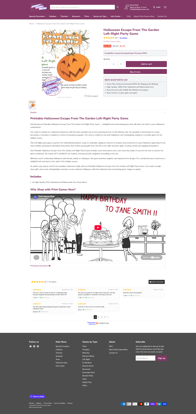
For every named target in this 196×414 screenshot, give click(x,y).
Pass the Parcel (88, 366)
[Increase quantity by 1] (121, 64)
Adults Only (87, 382)
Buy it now (135, 72)
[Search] (117, 7)
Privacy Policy (48, 403)
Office (84, 385)
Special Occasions (37, 16)
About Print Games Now (144, 16)
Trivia (86, 16)
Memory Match (88, 356)
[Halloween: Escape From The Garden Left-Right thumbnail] (32, 105)
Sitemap (70, 403)
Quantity (107, 59)
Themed (64, 16)
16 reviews (123, 38)
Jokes (84, 379)
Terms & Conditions (59, 403)
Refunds (31, 403)
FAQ (129, 16)
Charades (85, 349)
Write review (157, 282)
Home (31, 24)
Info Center (116, 16)
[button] (98, 112)
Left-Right (86, 359)
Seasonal (76, 16)
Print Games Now (113, 41)
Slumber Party (87, 376)
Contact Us (162, 16)
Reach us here (135, 7)
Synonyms (86, 369)
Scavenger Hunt (88, 372)
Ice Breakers (87, 363)
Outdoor (53, 16)
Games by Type (100, 16)
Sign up (161, 358)
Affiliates (38, 403)
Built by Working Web (35, 407)
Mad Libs (85, 353)
